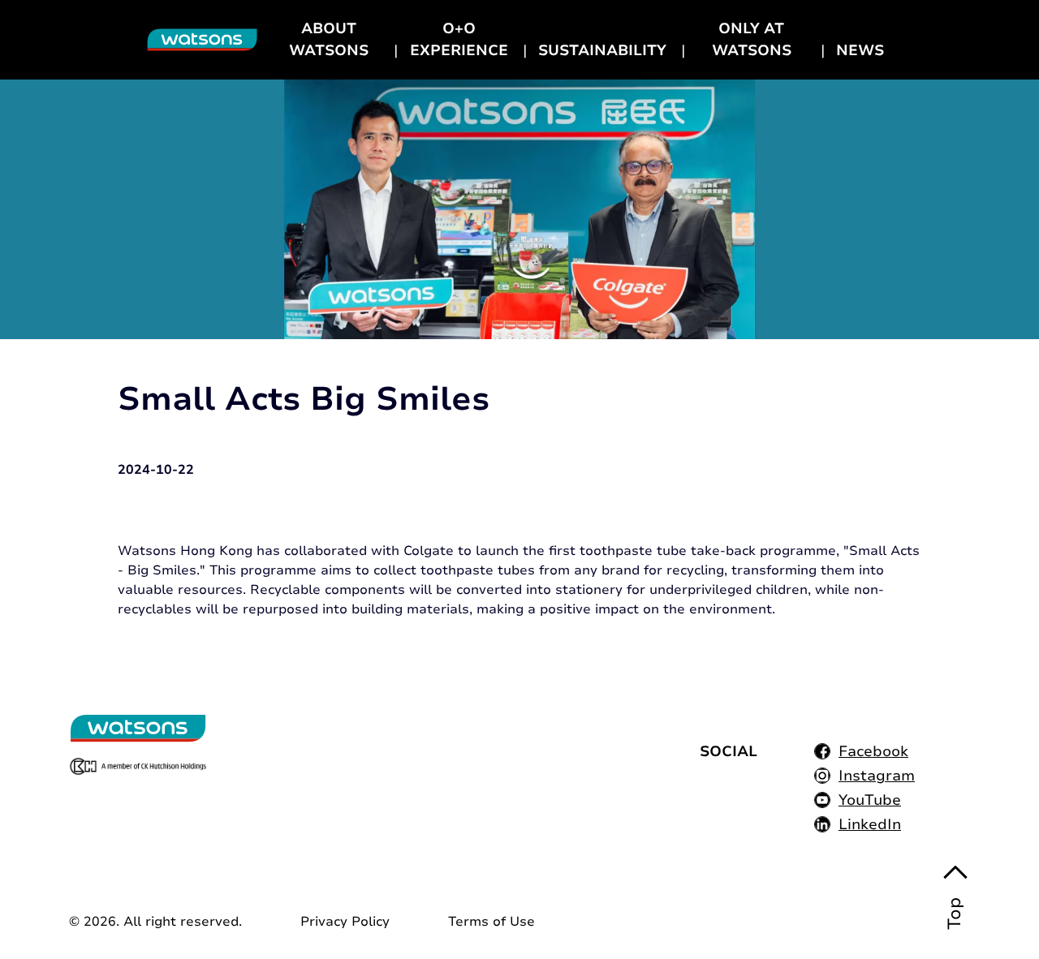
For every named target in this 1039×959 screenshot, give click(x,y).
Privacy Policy (345, 922)
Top (954, 913)
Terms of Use (491, 922)
